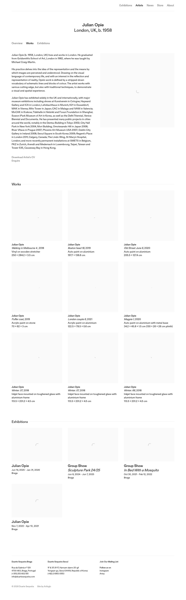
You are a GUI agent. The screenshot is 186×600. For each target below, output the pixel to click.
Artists (139, 5)
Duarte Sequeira (25, 5)
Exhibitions (125, 5)
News (150, 5)
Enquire (16, 160)
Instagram (104, 570)
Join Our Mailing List (109, 561)
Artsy (102, 573)
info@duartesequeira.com (23, 576)
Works (30, 43)
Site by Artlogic (44, 586)
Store (160, 5)
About (170, 5)
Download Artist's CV (26, 157)
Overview (17, 43)
